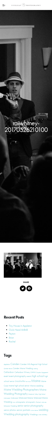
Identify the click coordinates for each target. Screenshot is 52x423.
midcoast (14, 398)
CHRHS (33, 372)
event (6, 376)
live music (28, 381)
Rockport (38, 402)
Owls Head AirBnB (18, 329)
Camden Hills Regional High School (33, 364)
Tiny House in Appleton (20, 325)
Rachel (12, 341)
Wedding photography (16, 414)
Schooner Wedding (10, 406)
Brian (11, 337)
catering (35, 368)
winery (44, 414)
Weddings (34, 414)
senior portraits (23, 410)
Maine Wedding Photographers (21, 389)
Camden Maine (8, 368)
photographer (20, 402)
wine (40, 414)
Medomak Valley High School (36, 394)
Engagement (45, 372)
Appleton (7, 364)
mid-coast (7, 398)
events (29, 376)
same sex (44, 402)
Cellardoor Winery (22, 372)
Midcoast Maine (26, 397)
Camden (15, 364)
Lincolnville (20, 381)
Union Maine (34, 410)
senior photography (33, 405)
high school (38, 376)
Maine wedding (36, 385)
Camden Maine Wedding (23, 368)
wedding (43, 410)
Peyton (12, 333)
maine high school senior (19, 385)
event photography (17, 376)
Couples (38, 372)
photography (30, 402)
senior (20, 405)
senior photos (10, 410)
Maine (36, 380)
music (14, 402)
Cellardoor (9, 372)
